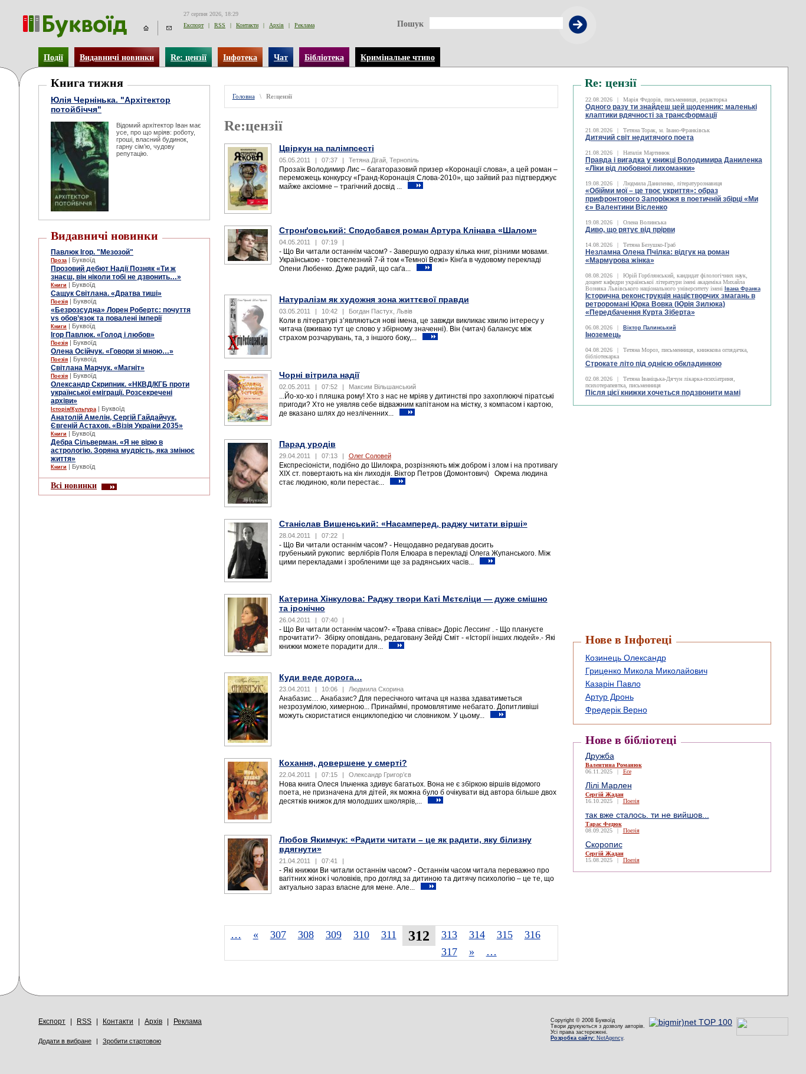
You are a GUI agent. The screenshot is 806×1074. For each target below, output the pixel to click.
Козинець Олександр (625, 657)
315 (505, 935)
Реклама (304, 25)
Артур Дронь (609, 696)
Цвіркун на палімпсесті (326, 148)
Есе (627, 771)
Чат (281, 57)
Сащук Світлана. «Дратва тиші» (106, 293)
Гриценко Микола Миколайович (646, 670)
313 (449, 935)
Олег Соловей (370, 455)
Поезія (59, 302)
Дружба (599, 755)
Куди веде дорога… (320, 677)
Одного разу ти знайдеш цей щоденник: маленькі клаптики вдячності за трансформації (671, 111)
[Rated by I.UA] (762, 1032)
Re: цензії (189, 57)
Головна (243, 96)
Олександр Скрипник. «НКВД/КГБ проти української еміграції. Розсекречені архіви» (120, 392)
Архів (276, 25)
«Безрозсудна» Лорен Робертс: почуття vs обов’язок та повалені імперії (121, 314)
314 (477, 935)
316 (532, 935)
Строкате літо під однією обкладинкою (653, 364)
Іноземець (603, 335)
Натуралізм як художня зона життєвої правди (374, 299)
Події (53, 57)
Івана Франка (743, 289)
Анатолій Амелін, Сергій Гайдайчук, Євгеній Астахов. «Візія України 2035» (117, 421)
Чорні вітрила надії (319, 375)
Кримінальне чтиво (398, 57)
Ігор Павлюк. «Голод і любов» (103, 335)
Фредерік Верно (616, 709)
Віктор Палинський (649, 328)
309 (334, 935)
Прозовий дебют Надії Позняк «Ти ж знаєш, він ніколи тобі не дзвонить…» (116, 273)
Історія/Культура (73, 409)
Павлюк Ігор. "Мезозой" (92, 252)
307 (278, 935)
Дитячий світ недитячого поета (639, 137)
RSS (219, 25)
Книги (59, 285)
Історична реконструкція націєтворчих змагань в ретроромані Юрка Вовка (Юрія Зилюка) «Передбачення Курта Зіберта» (670, 304)
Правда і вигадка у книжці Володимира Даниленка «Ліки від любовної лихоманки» (673, 164)
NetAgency (587, 1038)
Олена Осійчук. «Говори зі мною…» (112, 351)
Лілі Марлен (608, 785)
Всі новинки (74, 485)
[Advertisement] (644, 435)
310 (361, 935)
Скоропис (603, 844)
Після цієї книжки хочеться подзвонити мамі (663, 393)
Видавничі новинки (117, 57)
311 (389, 935)
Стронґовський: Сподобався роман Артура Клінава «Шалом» (408, 230)
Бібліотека (324, 57)
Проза (59, 260)
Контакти (247, 25)
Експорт (194, 25)
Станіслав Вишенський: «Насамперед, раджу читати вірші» (403, 523)
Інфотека (240, 57)
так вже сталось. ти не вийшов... (647, 815)
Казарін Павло (613, 683)
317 (449, 952)
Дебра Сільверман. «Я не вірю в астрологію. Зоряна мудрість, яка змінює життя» (123, 450)
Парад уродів (307, 444)
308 (306, 935)
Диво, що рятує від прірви (630, 230)
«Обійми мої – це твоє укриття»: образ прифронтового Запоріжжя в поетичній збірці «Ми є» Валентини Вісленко (671, 199)
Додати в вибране (64, 1040)
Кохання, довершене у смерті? (343, 763)
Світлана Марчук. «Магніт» (98, 368)
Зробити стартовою (132, 1040)
